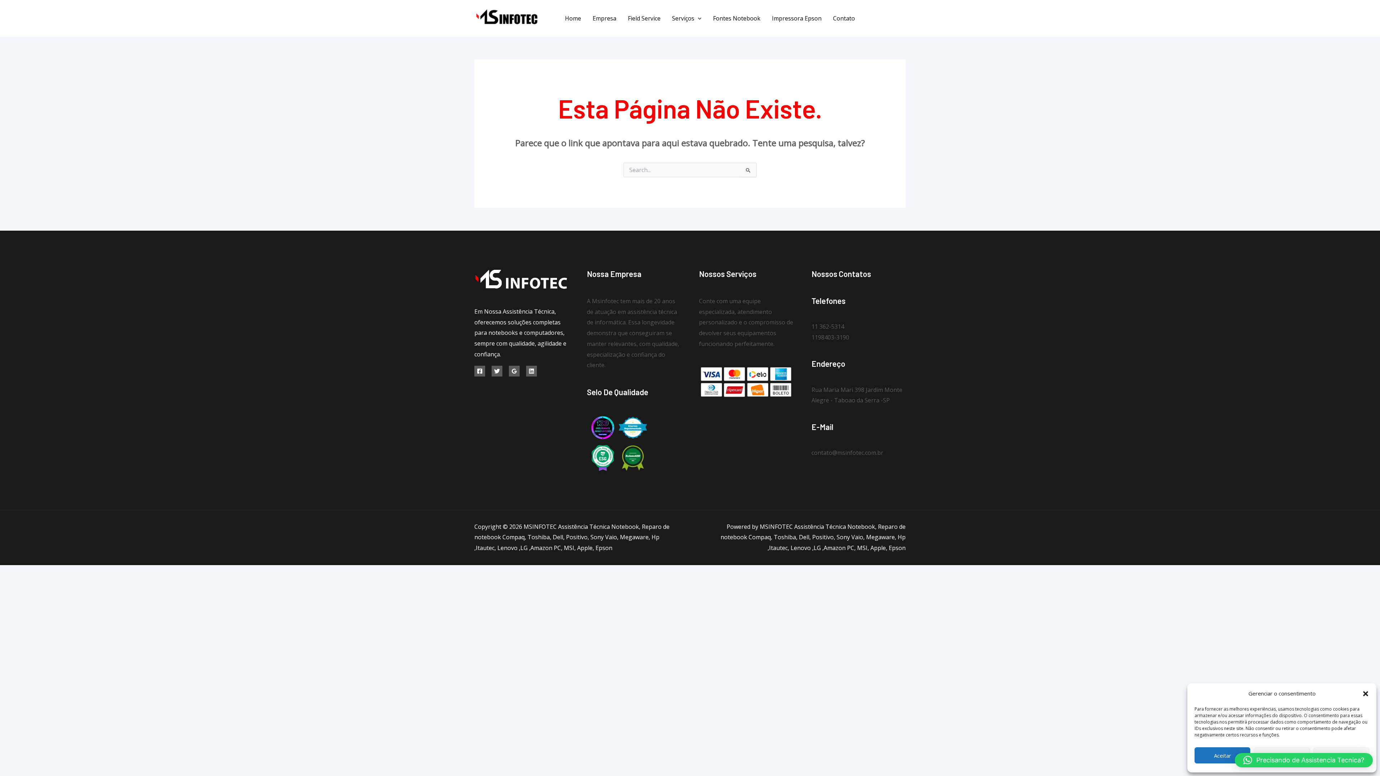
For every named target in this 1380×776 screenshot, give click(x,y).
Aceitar (1222, 755)
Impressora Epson (797, 18)
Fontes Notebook (736, 18)
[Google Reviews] (514, 371)
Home (573, 18)
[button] (1365, 693)
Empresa (604, 18)
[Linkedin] (531, 371)
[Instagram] (903, 18)
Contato (844, 18)
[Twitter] (886, 18)
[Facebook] (870, 18)
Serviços (683, 18)
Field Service (644, 18)
